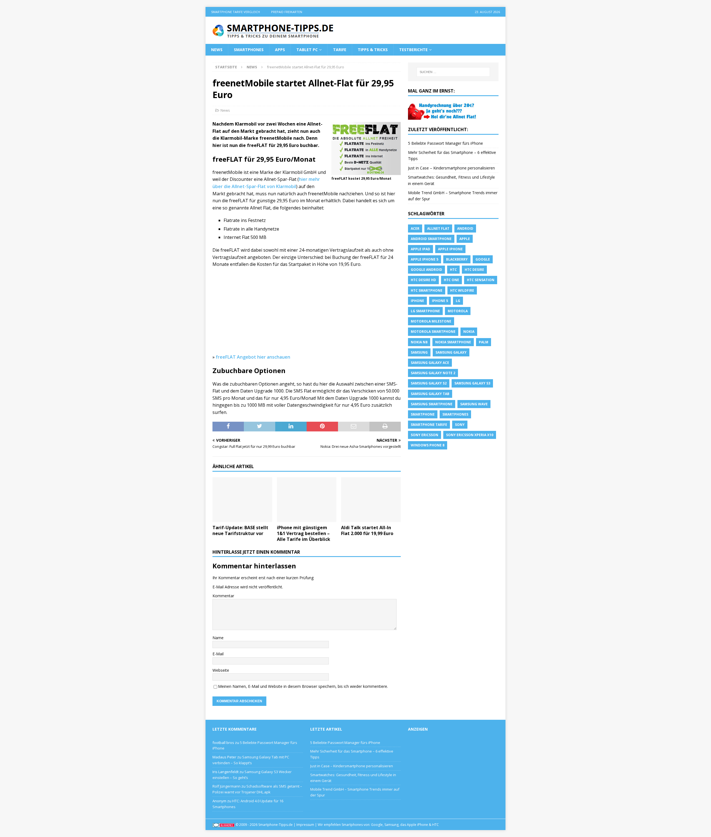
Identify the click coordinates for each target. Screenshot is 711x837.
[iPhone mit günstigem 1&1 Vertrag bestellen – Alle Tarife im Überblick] (307, 499)
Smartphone (423, 414)
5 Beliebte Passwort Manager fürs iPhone (445, 143)
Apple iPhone (450, 249)
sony (460, 424)
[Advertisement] (306, 312)
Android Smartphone (431, 238)
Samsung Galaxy (451, 352)
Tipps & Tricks (373, 49)
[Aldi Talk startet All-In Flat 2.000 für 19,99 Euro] (371, 499)
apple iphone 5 (424, 259)
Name (218, 637)
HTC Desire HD (423, 280)
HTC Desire (474, 269)
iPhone (417, 300)
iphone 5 (440, 300)
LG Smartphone (425, 311)
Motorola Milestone (431, 321)
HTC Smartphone (426, 290)
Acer (415, 228)
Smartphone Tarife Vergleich (235, 12)
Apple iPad (420, 249)
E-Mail (218, 653)
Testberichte (413, 49)
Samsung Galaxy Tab (430, 393)
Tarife (339, 49)
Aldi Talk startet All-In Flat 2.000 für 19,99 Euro (367, 530)
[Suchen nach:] (453, 72)
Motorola (458, 311)
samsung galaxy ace (430, 362)
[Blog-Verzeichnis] (223, 824)
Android (465, 228)
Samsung (419, 352)
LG (458, 300)
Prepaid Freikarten (286, 12)
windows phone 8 (427, 445)
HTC (453, 269)
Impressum (305, 824)
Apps (280, 49)
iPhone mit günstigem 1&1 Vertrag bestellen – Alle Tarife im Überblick (303, 533)
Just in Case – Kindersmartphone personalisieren (451, 168)
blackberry (457, 259)
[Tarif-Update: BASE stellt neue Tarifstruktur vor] (242, 499)
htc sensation (480, 280)
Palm (483, 342)
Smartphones (249, 49)
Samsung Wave (474, 404)
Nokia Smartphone (453, 342)
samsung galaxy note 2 (433, 373)
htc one (451, 280)
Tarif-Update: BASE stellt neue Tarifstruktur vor (240, 530)
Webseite (220, 670)
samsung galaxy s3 (472, 383)
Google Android (426, 269)
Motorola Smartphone (433, 331)
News (216, 49)
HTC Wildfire (462, 290)
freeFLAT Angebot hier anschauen (253, 357)
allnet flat (438, 228)
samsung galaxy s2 (429, 383)
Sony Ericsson (424, 435)
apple (464, 238)
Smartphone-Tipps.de (275, 824)
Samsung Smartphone (431, 404)
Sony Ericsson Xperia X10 (469, 435)
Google (482, 259)
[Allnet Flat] (442, 116)
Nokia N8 (419, 342)
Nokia (468, 331)
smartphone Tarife (429, 424)
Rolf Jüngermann (226, 786)
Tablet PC (307, 49)
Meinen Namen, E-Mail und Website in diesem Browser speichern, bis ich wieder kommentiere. (303, 686)
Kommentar (223, 595)
